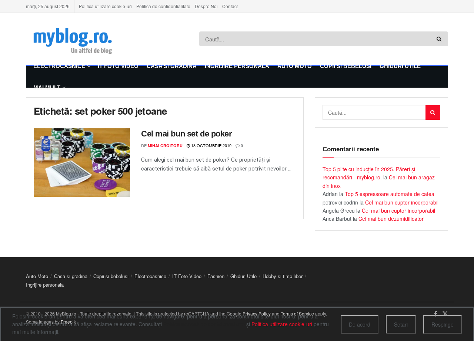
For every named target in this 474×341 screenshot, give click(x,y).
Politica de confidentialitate (163, 6)
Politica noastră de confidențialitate (204, 324)
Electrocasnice (59, 66)
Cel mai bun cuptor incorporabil (401, 202)
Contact (230, 6)
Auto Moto (294, 66)
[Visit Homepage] (83, 38)
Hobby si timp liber (283, 276)
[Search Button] (440, 38)
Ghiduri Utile (400, 66)
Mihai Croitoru (165, 145)
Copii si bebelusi (345, 66)
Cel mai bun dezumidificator (391, 218)
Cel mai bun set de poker (186, 133)
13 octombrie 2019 (210, 145)
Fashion (215, 276)
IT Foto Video (118, 66)
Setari (401, 324)
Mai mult (46, 87)
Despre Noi (206, 6)
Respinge (442, 324)
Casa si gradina (172, 66)
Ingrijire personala (237, 66)
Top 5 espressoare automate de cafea (389, 193)
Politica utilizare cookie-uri (105, 6)
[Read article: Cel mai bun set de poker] (82, 162)
